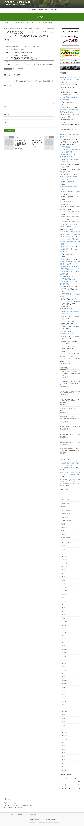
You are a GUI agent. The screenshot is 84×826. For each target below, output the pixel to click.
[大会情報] (9, 139)
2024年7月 (63, 604)
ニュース (63, 496)
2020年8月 (63, 714)
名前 (6, 106)
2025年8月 (63, 570)
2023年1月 (63, 645)
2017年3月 (63, 766)
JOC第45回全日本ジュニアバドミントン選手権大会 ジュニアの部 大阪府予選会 (70, 79)
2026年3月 (63, 552)
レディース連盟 (65, 499)
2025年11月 (64, 563)
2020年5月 (63, 718)
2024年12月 (64, 587)
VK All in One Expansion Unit (52, 822)
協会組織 (20, 814)
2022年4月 (63, 666)
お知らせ (51, 28)
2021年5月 (63, 697)
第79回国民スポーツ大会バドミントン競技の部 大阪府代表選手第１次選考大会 (70, 311)
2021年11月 (64, 684)
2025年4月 (63, 577)
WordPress (32, 822)
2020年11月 (64, 711)
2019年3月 (63, 752)
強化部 (62, 531)
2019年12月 (64, 735)
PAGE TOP (80, 799)
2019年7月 (63, 749)
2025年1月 (63, 583)
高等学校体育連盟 (65, 537)
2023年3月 (63, 639)
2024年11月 (64, 590)
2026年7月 (63, 545)
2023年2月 (63, 642)
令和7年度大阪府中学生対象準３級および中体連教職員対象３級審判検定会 (70, 241)
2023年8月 (63, 628)
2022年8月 (63, 659)
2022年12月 (64, 649)
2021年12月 (64, 680)
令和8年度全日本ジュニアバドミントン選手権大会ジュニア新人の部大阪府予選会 (70, 97)
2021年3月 (63, 704)
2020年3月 (63, 725)
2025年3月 (63, 580)
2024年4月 (63, 608)
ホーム (7, 814)
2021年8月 (63, 690)
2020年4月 (63, 721)
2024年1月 (63, 618)
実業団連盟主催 (66, 513)
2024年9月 (63, 597)
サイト (6, 122)
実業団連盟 (64, 527)
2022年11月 (64, 652)
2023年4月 (63, 635)
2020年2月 (63, 728)
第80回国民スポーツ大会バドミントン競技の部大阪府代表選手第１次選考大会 (70, 418)
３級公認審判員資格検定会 (67, 463)
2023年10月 (64, 625)
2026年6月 (63, 549)
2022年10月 (64, 656)
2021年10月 (64, 687)
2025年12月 (64, 559)
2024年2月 (63, 614)
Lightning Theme (41, 822)
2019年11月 (64, 739)
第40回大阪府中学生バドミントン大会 (37, 142)
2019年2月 (63, 756)
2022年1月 (63, 677)
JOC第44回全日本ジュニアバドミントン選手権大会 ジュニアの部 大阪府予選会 (70, 271)
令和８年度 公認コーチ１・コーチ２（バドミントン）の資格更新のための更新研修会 (70, 149)
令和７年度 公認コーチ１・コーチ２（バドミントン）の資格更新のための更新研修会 (70, 450)
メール (6, 114)
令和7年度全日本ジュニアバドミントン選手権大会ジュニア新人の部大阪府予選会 (70, 281)
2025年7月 (63, 573)
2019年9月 (63, 742)
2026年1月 (63, 556)
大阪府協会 (20, 68)
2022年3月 (63, 670)
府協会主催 (65, 517)
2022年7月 (63, 663)
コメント (7, 85)
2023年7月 (63, 632)
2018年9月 (63, 763)
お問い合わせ (34, 814)
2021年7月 (63, 694)
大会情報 (63, 506)
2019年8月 (63, 746)
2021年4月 (63, 701)
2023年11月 (64, 621)
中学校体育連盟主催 (67, 510)
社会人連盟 (64, 534)
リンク (26, 814)
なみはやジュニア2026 (67, 201)
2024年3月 (63, 611)
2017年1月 (63, 770)
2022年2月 (63, 673)
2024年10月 (64, 594)
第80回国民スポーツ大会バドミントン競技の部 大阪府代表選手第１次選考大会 (70, 159)
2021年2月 (63, 708)
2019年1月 (63, 759)
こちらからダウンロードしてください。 (21, 62)
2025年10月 (64, 566)
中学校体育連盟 (65, 503)
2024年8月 (63, 601)
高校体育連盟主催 (66, 520)
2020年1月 (63, 732)
